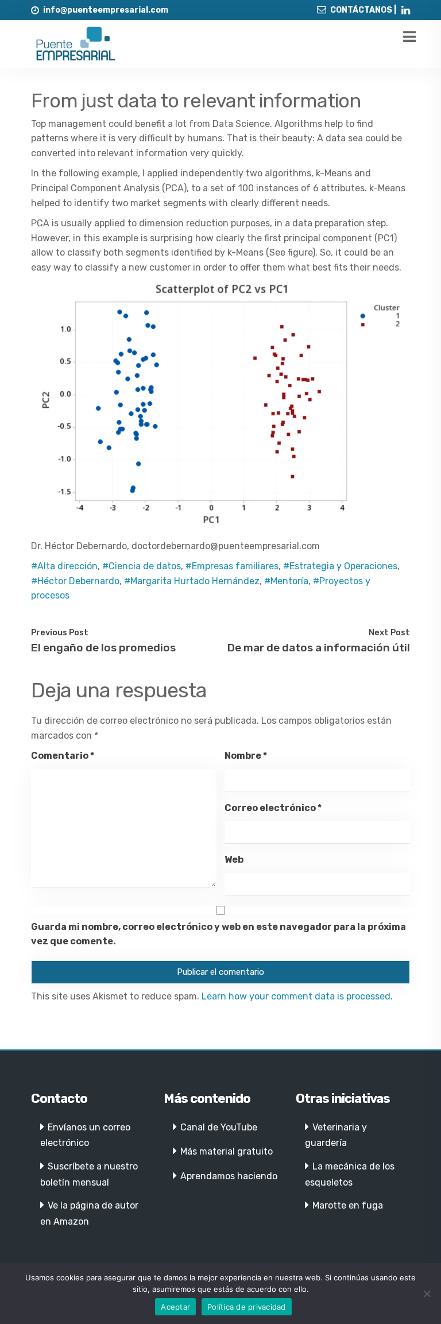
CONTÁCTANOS (361, 10)
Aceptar (175, 1306)
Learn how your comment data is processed (296, 996)
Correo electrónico (273, 807)
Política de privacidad (246, 1306)
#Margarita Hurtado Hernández (192, 581)
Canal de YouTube (218, 1127)
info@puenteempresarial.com (105, 10)
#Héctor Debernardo (75, 581)
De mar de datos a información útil (318, 647)
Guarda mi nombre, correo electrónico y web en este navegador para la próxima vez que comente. (218, 934)
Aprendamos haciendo (228, 1176)
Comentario (62, 755)
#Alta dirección (64, 566)
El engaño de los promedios (103, 647)
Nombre (246, 755)
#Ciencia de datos (141, 566)
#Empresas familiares (231, 566)
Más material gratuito (226, 1151)
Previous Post (59, 632)
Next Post (389, 632)
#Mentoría (286, 581)
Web (234, 859)
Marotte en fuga (347, 1205)
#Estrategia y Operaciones (340, 566)
